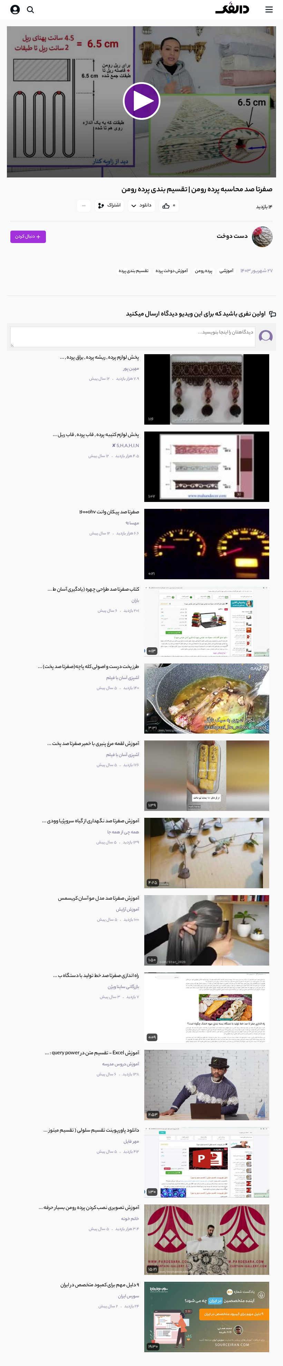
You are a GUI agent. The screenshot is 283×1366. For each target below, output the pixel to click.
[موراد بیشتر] (84, 205)
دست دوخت (232, 236)
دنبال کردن (25, 236)
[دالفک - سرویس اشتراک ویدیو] (237, 9)
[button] (141, 101)
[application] (141, 102)
